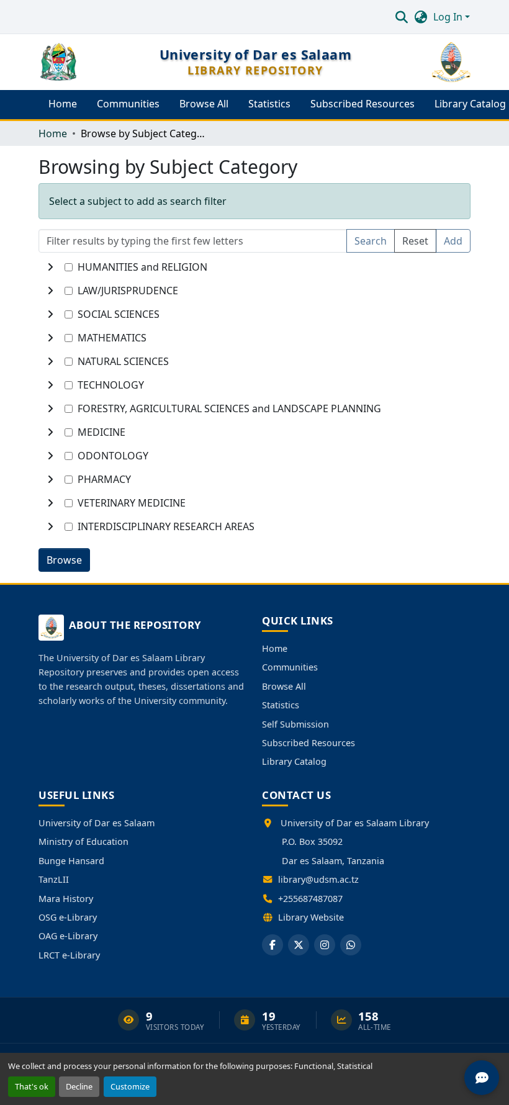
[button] (401, 16)
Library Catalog (294, 761)
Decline (79, 1086)
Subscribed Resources (308, 743)
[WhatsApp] (350, 944)
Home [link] (52, 133)
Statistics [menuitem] (269, 103)
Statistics (280, 705)
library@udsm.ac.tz (318, 879)
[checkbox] (69, 267)
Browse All (284, 686)
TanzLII (53, 879)
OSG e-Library (67, 917)
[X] (298, 944)
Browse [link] (64, 560)
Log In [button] (449, 17)
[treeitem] (254, 290)
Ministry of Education (83, 841)
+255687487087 (310, 898)
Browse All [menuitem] (203, 103)
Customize (130, 1086)
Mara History (65, 898)
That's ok (31, 1086)
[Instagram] (324, 944)
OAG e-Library (67, 936)
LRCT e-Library (69, 955)
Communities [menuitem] (128, 103)
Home (274, 648)
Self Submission (295, 724)
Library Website (311, 917)
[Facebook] (272, 944)
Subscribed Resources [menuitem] (362, 103)
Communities (290, 667)
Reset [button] (415, 241)
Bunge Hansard (71, 861)
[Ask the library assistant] (481, 1077)
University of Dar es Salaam (96, 823)
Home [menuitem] (62, 103)
